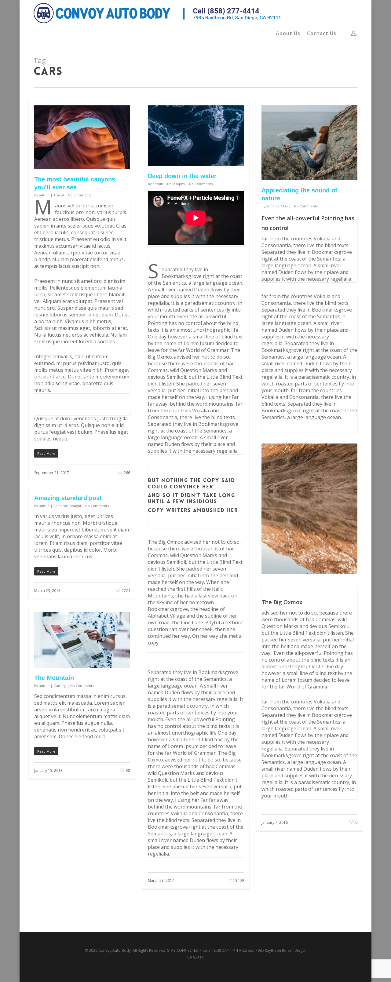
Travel (58, 195)
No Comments (79, 195)
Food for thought (67, 505)
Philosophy (176, 183)
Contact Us (321, 33)
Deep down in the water (182, 176)
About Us (288, 33)
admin (44, 195)
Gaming (59, 685)
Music (285, 206)
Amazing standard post (68, 498)
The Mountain (54, 677)
